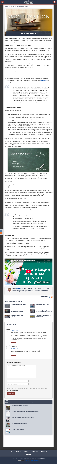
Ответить (13, 342)
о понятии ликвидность (42, 230)
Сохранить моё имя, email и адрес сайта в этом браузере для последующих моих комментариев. (27, 389)
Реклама (26, 451)
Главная (6, 6)
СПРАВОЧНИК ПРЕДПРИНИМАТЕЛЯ (21, 6)
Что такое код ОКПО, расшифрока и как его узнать (44, 310)
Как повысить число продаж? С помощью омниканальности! (25, 411)
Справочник (44, 451)
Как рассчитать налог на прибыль (19, 423)
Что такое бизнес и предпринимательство (17, 310)
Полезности (11, 6)
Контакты (18, 451)
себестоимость (44, 80)
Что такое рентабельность (43, 304)
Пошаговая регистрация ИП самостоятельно (18, 305)
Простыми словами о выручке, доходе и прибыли (23, 417)
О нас (11, 451)
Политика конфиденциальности (32, 460)
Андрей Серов (19, 288)
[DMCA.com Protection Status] (21, 460)
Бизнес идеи (35, 451)
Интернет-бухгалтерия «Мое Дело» (20, 405)
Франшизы (28, 454)
